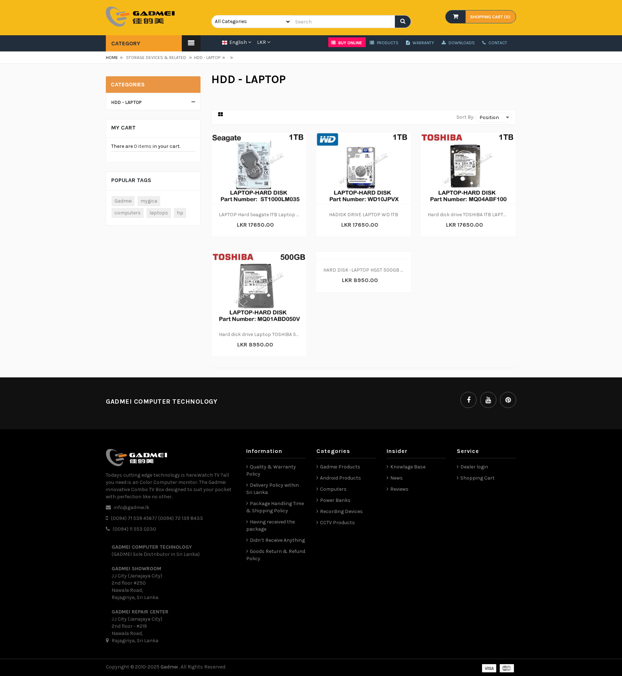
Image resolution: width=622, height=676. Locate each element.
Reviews (399, 489)
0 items (143, 146)
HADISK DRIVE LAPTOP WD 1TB (363, 215)
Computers (333, 489)
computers (127, 213)
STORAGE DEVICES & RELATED (156, 57)
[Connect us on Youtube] (488, 400)
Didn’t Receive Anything (277, 540)
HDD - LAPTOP (204, 57)
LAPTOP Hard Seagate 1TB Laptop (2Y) (261, 215)
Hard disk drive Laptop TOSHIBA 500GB (261, 334)
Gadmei (123, 201)
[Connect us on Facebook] (468, 400)
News (396, 478)
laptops (158, 213)
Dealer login (474, 467)
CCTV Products (337, 523)
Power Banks (335, 500)
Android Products (340, 478)
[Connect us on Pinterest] (508, 400)
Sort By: (465, 117)
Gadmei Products (340, 467)
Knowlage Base (407, 467)
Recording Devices (341, 511)
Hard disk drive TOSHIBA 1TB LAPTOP (469, 215)
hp (180, 213)
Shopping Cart (477, 478)
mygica (148, 201)
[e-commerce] (140, 16)
